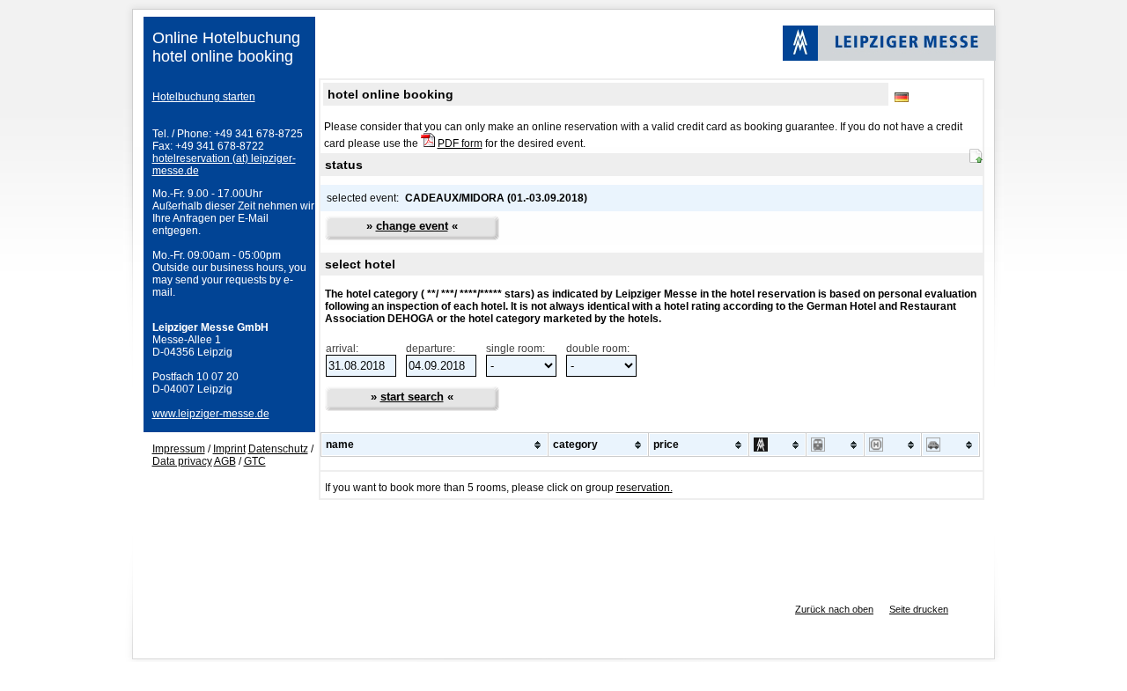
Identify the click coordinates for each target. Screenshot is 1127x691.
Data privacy (182, 461)
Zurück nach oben (834, 609)
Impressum (178, 449)
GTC (255, 461)
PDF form (460, 143)
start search (412, 396)
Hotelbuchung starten (203, 97)
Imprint (229, 449)
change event (412, 225)
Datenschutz (278, 449)
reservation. (644, 487)
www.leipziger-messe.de (210, 414)
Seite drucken (918, 609)
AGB (225, 461)
